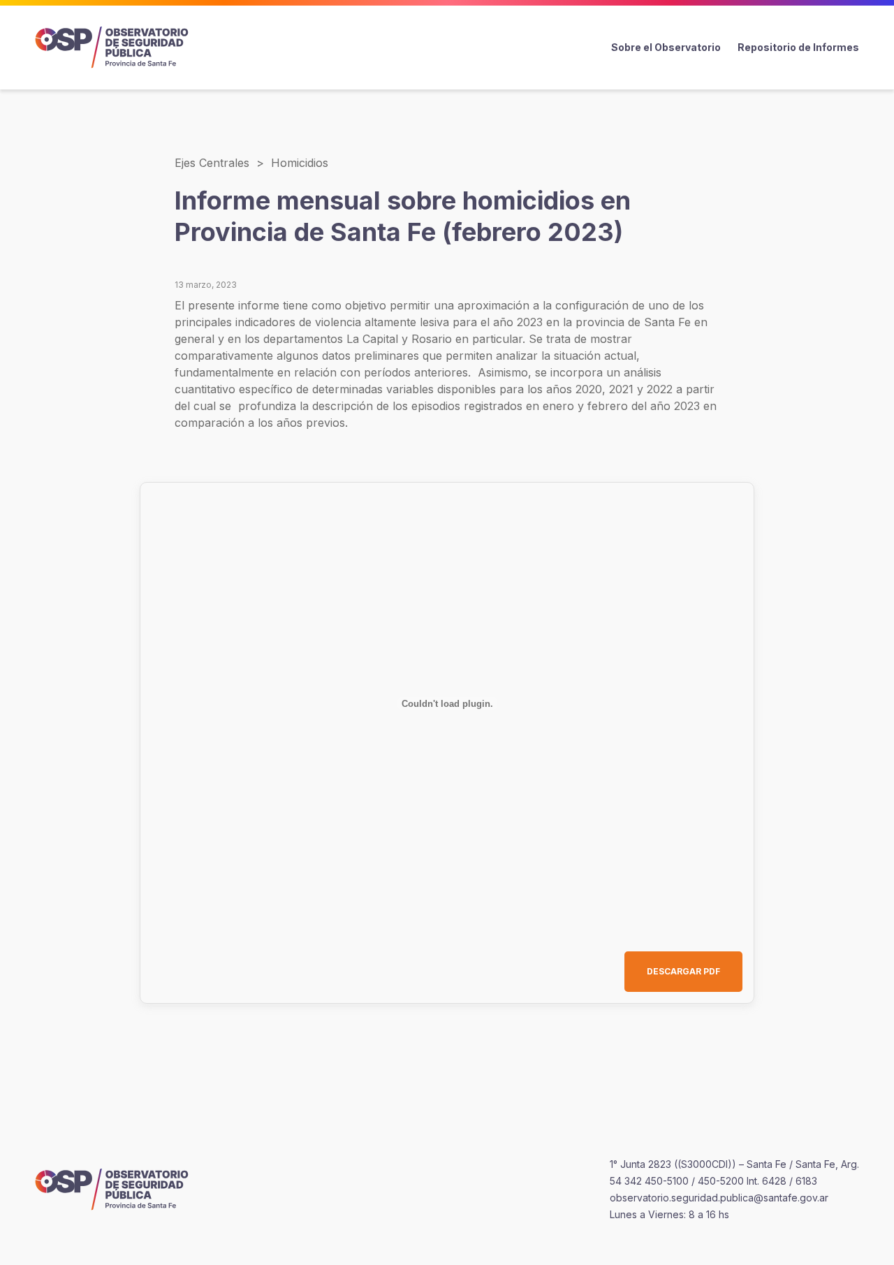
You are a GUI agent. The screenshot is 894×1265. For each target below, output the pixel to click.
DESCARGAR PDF (683, 971)
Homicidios (299, 163)
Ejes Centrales (212, 163)
